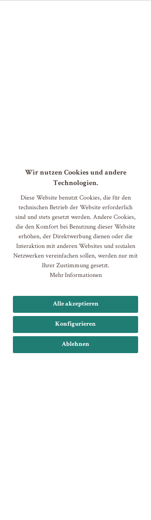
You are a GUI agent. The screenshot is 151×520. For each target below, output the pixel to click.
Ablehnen (75, 344)
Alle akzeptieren (76, 304)
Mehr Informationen (76, 274)
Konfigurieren (75, 324)
